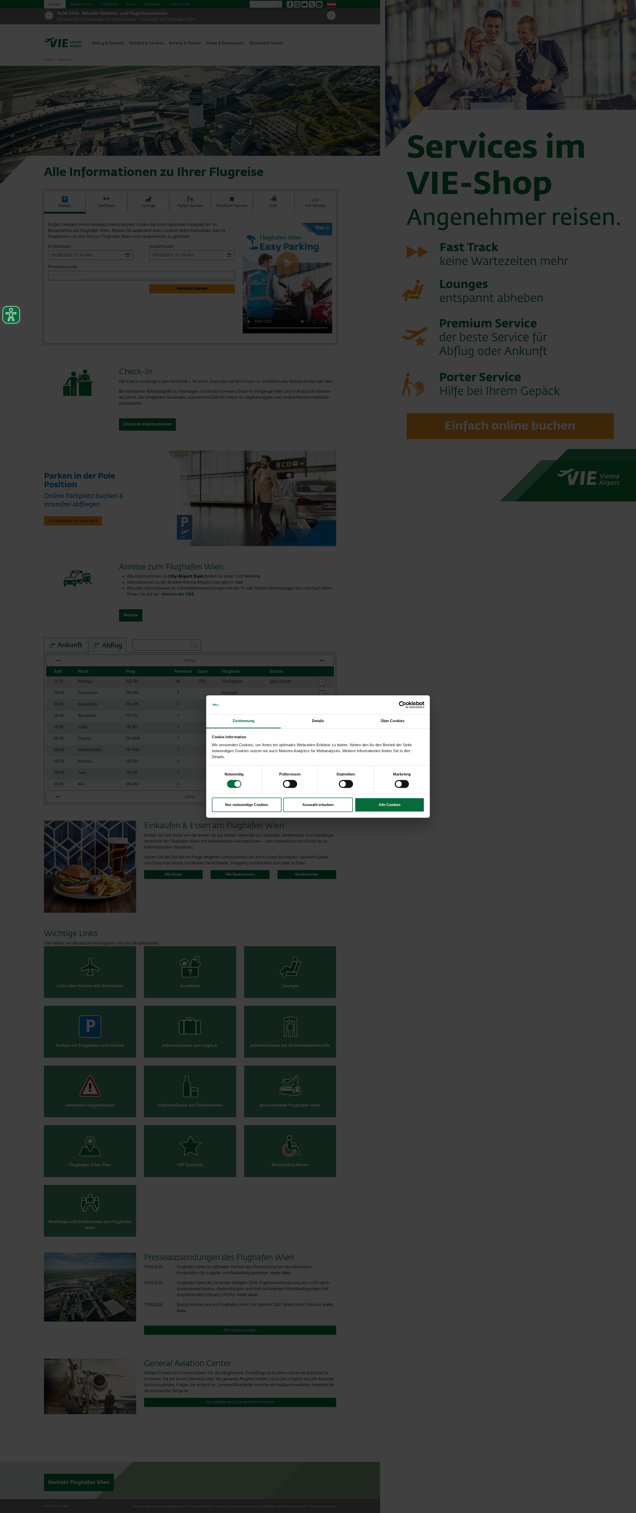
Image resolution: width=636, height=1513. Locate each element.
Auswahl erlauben (318, 805)
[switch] (290, 784)
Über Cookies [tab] (392, 721)
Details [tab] (318, 721)
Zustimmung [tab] (244, 721)
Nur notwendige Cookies (246, 805)
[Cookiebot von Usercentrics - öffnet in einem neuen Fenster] (402, 704)
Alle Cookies (389, 805)
